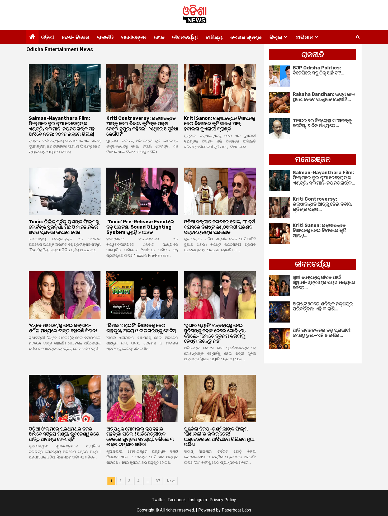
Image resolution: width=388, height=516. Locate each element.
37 (158, 481)
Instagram (197, 499)
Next (171, 481)
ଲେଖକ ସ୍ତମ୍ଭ (246, 37)
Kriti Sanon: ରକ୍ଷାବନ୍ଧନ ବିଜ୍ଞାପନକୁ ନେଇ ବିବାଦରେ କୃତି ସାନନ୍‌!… (319, 231)
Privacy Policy (223, 499)
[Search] (357, 37)
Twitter (158, 499)
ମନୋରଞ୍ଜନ (133, 37)
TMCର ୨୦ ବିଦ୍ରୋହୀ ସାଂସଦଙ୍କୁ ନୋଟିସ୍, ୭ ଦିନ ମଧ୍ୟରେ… (322, 123)
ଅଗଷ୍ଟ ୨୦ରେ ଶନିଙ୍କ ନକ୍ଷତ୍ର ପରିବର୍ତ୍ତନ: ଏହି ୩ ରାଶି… (323, 306)
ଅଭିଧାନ (304, 37)
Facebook (177, 499)
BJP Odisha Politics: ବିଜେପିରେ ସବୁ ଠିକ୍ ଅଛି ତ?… (318, 70)
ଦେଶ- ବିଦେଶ (75, 37)
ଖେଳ (159, 37)
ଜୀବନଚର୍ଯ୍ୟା (185, 37)
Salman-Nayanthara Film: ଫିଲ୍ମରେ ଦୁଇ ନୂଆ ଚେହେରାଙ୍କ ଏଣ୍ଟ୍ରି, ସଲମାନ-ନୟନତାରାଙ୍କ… (324, 178)
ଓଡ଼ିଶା (47, 37)
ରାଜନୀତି (105, 37)
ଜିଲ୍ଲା (275, 37)
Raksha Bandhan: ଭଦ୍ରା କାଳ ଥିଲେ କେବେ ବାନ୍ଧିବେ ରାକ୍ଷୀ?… (324, 96)
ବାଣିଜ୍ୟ (214, 37)
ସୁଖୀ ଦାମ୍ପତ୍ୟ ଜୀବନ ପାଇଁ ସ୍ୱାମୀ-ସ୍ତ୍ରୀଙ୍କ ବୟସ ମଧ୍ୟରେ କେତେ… (324, 282)
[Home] (32, 37)
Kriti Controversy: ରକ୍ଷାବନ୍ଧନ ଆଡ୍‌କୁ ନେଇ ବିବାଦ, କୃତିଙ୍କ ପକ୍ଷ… (322, 204)
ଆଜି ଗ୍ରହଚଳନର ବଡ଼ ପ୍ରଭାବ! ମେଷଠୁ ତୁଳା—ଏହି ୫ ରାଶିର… (322, 332)
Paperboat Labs (236, 510)
